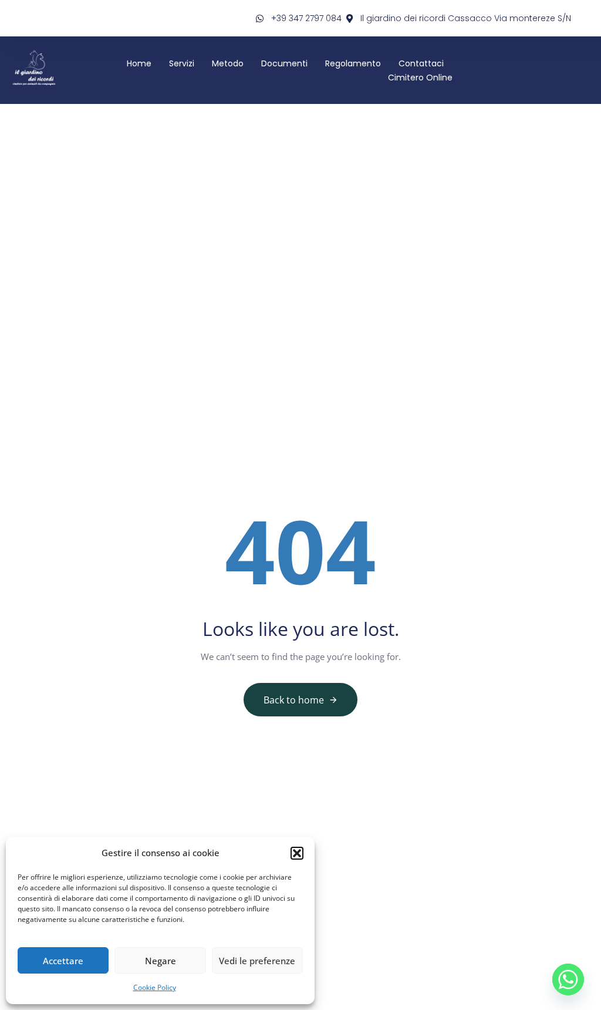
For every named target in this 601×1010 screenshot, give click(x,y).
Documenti (284, 63)
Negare (160, 961)
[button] (297, 853)
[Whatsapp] (568, 979)
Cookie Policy (154, 987)
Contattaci (421, 63)
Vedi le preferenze (257, 961)
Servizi (181, 63)
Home (139, 63)
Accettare (63, 961)
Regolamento (353, 63)
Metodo (228, 63)
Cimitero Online (420, 77)
